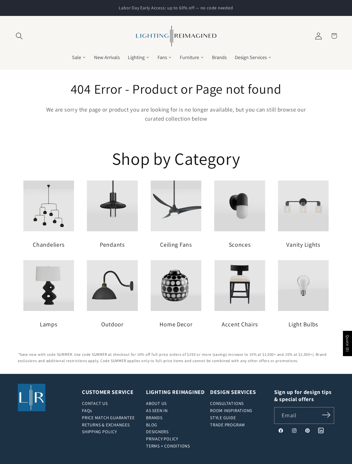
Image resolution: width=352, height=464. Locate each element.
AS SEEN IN (157, 410)
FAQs (87, 410)
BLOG (151, 425)
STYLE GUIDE (223, 418)
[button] (19, 36)
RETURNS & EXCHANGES (106, 425)
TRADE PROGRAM (227, 425)
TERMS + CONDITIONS (168, 446)
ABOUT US (156, 403)
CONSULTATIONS (227, 403)
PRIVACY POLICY (162, 439)
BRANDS (154, 418)
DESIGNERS (157, 432)
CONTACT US (95, 403)
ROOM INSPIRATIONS (231, 410)
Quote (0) (347, 343)
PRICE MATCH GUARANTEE (108, 418)
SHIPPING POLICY (99, 432)
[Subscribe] (326, 415)
